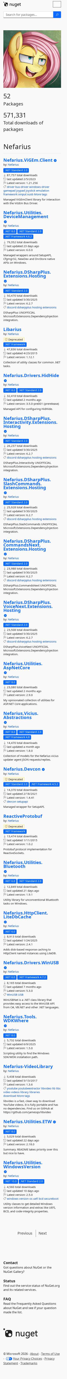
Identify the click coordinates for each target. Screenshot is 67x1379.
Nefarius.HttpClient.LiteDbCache (25, 915)
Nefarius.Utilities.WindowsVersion (22, 1164)
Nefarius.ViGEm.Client (27, 160)
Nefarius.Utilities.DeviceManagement (25, 215)
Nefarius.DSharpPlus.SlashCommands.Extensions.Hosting (27, 483)
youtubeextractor (29, 1088)
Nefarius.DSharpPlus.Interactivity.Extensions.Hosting (30, 422)
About (34, 1354)
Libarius (12, 329)
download (9, 1096)
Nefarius (13, 164)
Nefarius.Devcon (22, 769)
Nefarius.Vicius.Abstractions (20, 715)
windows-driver (39, 187)
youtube (12, 1088)
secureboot (51, 1198)
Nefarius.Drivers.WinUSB (31, 963)
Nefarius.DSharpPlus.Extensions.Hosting (27, 274)
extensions (49, 307)
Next (43, 1233)
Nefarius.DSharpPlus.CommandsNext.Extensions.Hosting (27, 545)
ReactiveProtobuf (22, 816)
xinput (22, 194)
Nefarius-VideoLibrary (28, 1066)
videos (15, 1092)
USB (20, 994)
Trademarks (28, 1363)
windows (12, 1198)
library (24, 1092)
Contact (10, 1262)
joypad (20, 190)
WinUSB (12, 994)
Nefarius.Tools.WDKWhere (20, 1019)
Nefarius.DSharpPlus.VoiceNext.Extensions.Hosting (28, 606)
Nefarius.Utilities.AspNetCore (22, 665)
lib (53, 1088)
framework (10, 194)
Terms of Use (50, 1354)
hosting (37, 307)
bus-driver (21, 187)
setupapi (22, 801)
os (30, 1198)
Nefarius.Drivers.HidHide (31, 375)
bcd (41, 1198)
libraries (34, 1092)
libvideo (46, 1088)
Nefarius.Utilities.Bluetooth (22, 864)
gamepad (9, 190)
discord (11, 307)
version (24, 1198)
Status (9, 1280)
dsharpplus (24, 307)
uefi (35, 1198)
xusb (30, 194)
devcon (11, 801)
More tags (40, 194)
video (6, 1092)
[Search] (57, 14)
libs (58, 1088)
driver (11, 187)
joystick (30, 190)
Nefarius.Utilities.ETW (27, 1121)
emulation (42, 190)
